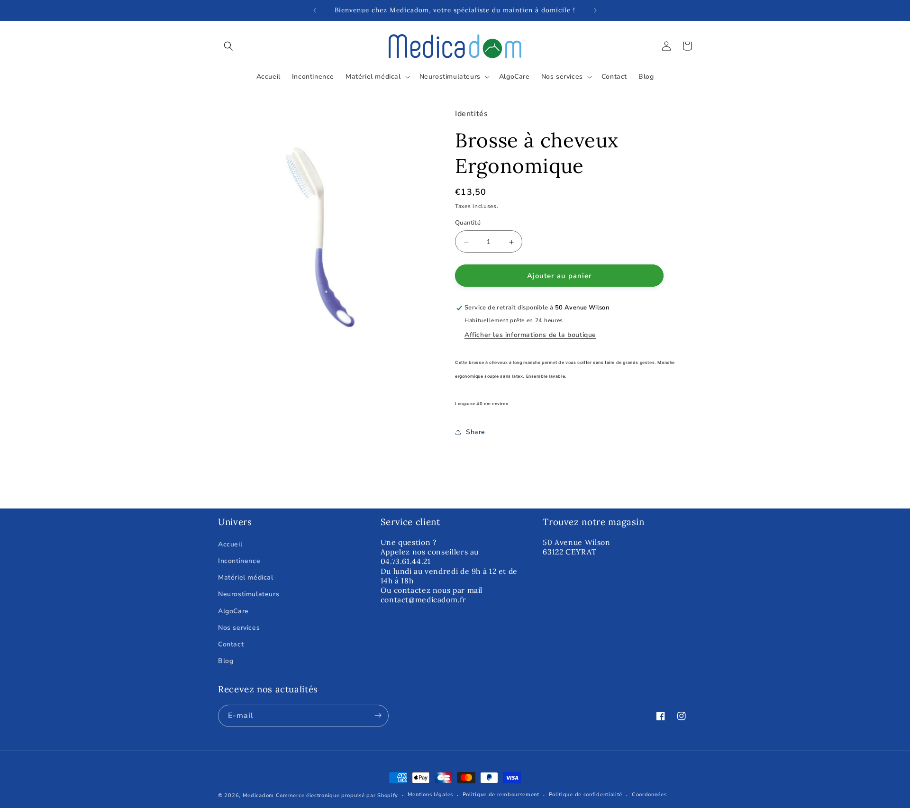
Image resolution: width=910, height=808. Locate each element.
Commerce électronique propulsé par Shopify (337, 795)
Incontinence (239, 560)
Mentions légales (430, 795)
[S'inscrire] (377, 715)
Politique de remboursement (501, 795)
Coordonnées (649, 795)
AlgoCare (233, 610)
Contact (231, 644)
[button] (228, 46)
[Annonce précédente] (314, 10)
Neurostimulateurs (248, 594)
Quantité (468, 223)
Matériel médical (245, 577)
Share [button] (475, 432)
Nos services (239, 627)
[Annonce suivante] (595, 10)
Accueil (230, 544)
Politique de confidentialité (586, 795)
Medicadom (258, 795)
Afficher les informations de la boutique (530, 335)
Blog (225, 660)
